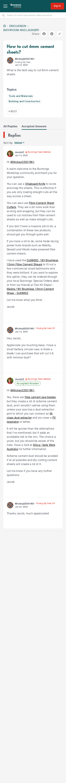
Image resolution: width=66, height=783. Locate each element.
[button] (10, 60)
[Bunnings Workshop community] (16, 6)
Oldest (18, 143)
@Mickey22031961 (22, 161)
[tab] (10, 126)
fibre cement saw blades (40, 397)
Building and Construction (24, 102)
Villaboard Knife (35, 183)
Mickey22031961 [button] (25, 58)
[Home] (4, 26)
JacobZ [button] (19, 152)
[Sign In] (57, 6)
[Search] (3, 15)
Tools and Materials (21, 96)
